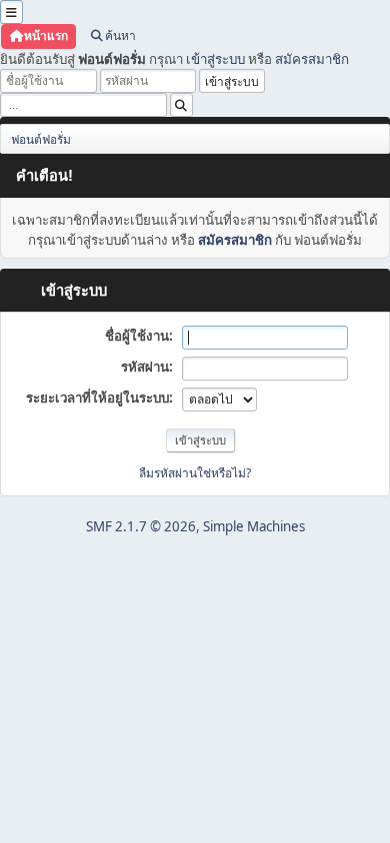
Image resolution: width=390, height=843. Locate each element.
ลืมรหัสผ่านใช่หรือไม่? (195, 472)
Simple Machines (254, 526)
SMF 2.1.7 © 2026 (141, 526)
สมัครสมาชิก (312, 59)
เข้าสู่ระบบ (215, 59)
